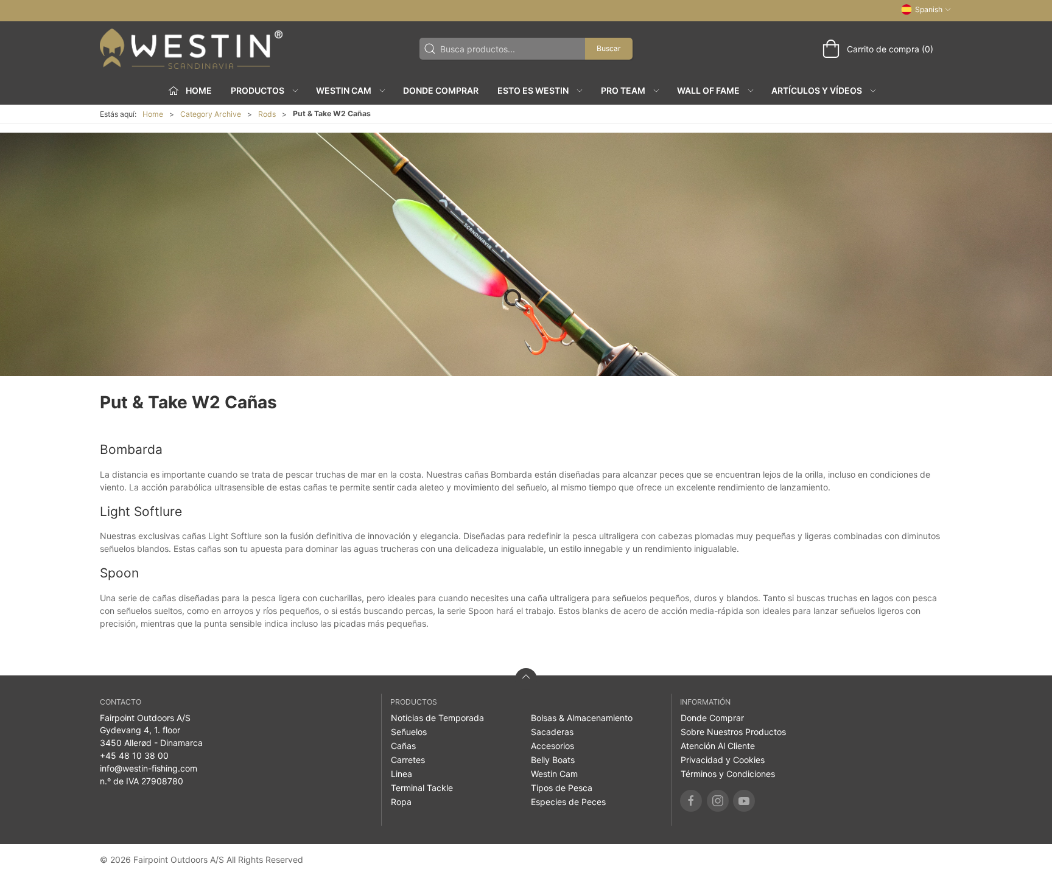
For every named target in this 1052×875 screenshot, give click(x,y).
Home (152, 114)
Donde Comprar (441, 90)
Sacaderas (552, 732)
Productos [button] (257, 90)
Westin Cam (554, 774)
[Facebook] (691, 801)
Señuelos (409, 732)
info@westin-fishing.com (148, 768)
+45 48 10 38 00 (134, 755)
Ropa (401, 802)
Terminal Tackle (422, 788)
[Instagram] (718, 801)
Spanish (928, 9)
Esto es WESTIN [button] (533, 90)
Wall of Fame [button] (708, 90)
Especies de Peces (568, 802)
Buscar (609, 48)
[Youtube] (744, 801)
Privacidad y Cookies (723, 760)
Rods (267, 114)
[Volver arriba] (526, 679)
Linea (401, 774)
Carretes (408, 760)
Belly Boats (553, 760)
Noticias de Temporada (437, 718)
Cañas (403, 746)
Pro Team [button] (623, 90)
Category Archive (210, 114)
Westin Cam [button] (343, 90)
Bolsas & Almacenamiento (582, 718)
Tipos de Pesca (561, 788)
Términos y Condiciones (728, 774)
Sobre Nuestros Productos (733, 732)
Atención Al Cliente (718, 746)
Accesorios (552, 746)
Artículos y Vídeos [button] (816, 90)
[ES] (191, 48)
